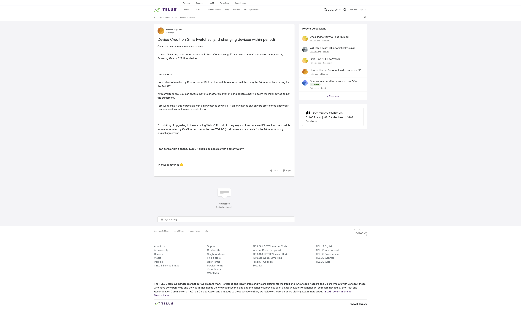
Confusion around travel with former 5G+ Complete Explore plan (333, 81)
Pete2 (323, 88)
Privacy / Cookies (263, 261)
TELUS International (327, 250)
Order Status (214, 269)
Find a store (214, 257)
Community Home (161, 231)
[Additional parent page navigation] (175, 17)
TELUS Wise (323, 261)
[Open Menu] (365, 17)
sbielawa (324, 74)
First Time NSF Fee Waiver (325, 58)
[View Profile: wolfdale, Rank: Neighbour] (161, 30)
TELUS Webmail (325, 257)
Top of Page (179, 231)
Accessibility (161, 250)
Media (157, 257)
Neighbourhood (216, 254)
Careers (158, 254)
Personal (186, 3)
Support (211, 246)
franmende (328, 63)
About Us (159, 246)
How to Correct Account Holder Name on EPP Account (336, 70)
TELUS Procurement (327, 254)
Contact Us (213, 250)
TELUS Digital (324, 246)
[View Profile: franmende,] (305, 60)
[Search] (345, 9)
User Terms (213, 261)
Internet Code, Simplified (267, 250)
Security (257, 265)
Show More (334, 96)
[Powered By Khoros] (360, 232)
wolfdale (169, 29)
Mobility (183, 17)
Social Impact (240, 3)
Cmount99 (326, 41)
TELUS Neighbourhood (162, 17)
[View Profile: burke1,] (305, 49)
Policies (158, 261)
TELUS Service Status (166, 265)
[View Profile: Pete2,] (305, 83)
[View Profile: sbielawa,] (305, 71)
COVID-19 (213, 273)
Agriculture (224, 3)
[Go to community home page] (165, 10)
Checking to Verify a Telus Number (329, 36)
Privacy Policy (194, 231)
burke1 (326, 52)
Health (211, 3)
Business (199, 3)
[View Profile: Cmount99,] (305, 38)
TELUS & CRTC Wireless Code (270, 254)
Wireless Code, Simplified (267, 257)
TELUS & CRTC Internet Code (270, 246)
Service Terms (215, 265)
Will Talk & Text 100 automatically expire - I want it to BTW (334, 48)
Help (206, 231)
